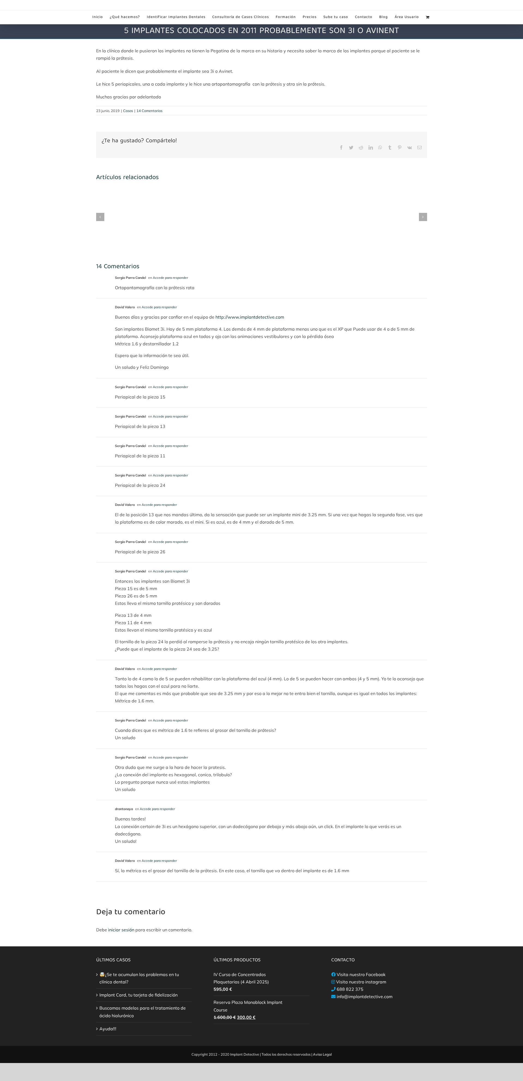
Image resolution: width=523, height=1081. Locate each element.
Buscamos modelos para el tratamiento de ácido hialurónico (142, 1011)
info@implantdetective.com (365, 996)
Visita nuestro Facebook (361, 974)
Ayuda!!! (107, 1028)
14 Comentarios (149, 110)
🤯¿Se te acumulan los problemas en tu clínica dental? (139, 978)
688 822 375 (350, 989)
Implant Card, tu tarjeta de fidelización (138, 995)
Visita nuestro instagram (361, 982)
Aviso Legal (322, 1054)
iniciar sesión (121, 929)
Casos (128, 110)
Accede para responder (170, 278)
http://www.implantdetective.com (249, 317)
